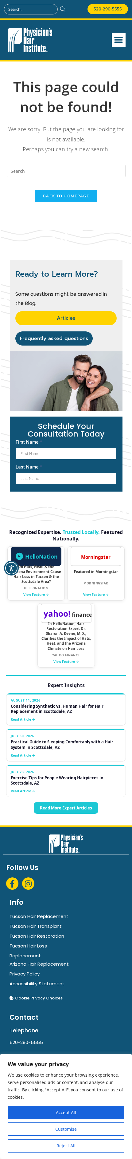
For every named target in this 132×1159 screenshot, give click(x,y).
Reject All (66, 1146)
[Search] (63, 9)
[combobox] (31, 9)
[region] (66, 1106)
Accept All (66, 1112)
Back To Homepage (66, 196)
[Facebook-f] (12, 883)
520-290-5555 (26, 1042)
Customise (66, 1129)
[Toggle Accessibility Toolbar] (11, 568)
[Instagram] (28, 883)
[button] (119, 40)
